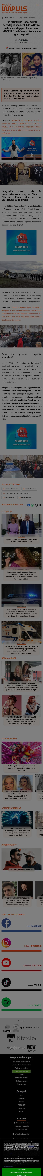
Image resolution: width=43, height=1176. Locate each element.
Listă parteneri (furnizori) (8, 1166)
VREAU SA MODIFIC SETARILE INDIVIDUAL (21, 1172)
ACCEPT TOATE (22, 1169)
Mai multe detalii (31, 1146)
